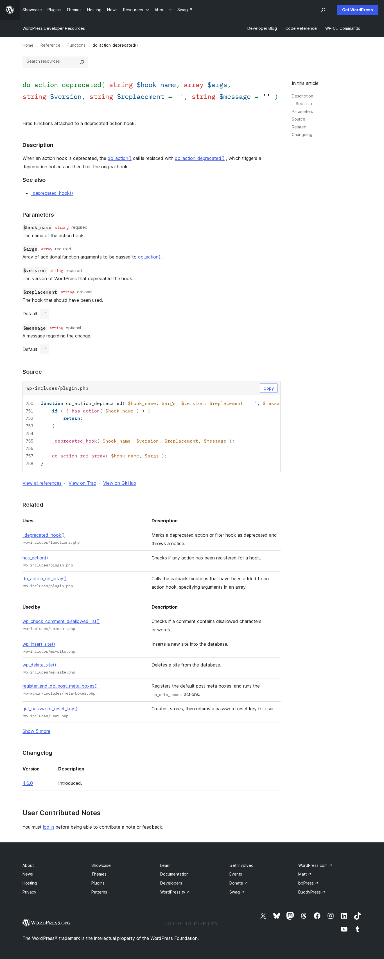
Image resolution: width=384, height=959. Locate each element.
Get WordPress (357, 9)
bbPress (308, 883)
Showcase (101, 865)
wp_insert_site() (38, 644)
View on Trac (82, 483)
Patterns (99, 892)
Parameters (302, 111)
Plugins (98, 883)
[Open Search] (323, 10)
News (27, 874)
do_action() (120, 158)
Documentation (174, 874)
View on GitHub (119, 483)
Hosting (29, 883)
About (28, 865)
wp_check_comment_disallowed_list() (61, 621)
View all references (42, 483)
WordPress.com (315, 865)
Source (298, 119)
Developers (171, 883)
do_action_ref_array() (44, 578)
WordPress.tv (175, 892)
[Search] (82, 62)
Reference (50, 45)
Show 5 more (36, 731)
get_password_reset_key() (50, 708)
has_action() (35, 558)
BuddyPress (312, 892)
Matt (304, 874)
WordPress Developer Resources (53, 28)
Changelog (302, 134)
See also (304, 103)
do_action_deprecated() (200, 158)
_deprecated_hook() (52, 193)
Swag (237, 892)
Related (299, 126)
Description (302, 96)
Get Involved (241, 865)
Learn (165, 865)
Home (27, 45)
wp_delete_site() (39, 665)
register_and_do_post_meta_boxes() (60, 686)
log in (48, 827)
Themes (99, 874)
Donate (238, 883)
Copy (268, 388)
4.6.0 (27, 783)
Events (235, 874)
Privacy (29, 892)
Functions (76, 45)
